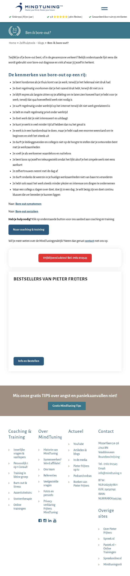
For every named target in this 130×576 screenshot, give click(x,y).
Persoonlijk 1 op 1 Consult (21, 465)
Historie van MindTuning (51, 451)
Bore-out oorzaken (26, 211)
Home (12, 42)
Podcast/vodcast (82, 475)
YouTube (78, 444)
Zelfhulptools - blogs (31, 42)
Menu (105, 7)
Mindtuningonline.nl (112, 564)
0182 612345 (110, 464)
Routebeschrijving (109, 456)
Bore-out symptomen (28, 203)
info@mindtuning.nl (110, 473)
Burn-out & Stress (20, 484)
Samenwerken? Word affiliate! (52, 461)
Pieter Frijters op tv (81, 468)
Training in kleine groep (21, 475)
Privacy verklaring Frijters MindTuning (51, 507)
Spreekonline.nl (112, 558)
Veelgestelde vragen (51, 483)
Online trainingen (20, 506)
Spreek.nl (108, 538)
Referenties (50, 475)
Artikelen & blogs (80, 452)
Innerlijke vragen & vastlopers (20, 453)
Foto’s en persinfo (49, 493)
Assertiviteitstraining (23, 492)
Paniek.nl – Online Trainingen (109, 548)
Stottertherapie (23, 498)
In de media (80, 460)
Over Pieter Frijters (109, 530)
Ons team (49, 469)
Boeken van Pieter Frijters (81, 483)
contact (89, 241)
